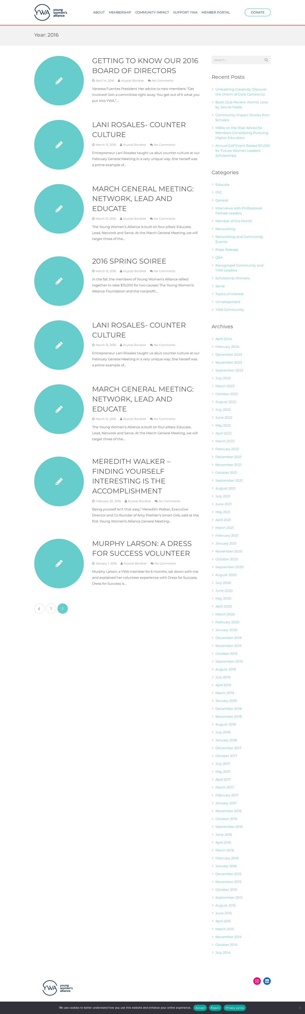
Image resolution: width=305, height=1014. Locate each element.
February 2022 (227, 449)
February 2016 (227, 858)
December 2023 (228, 355)
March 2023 (224, 386)
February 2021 (226, 536)
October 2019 (226, 654)
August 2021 (225, 488)
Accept (200, 1007)
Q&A (219, 257)
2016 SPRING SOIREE (129, 261)
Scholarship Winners (232, 278)
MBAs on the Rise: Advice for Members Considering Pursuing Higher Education (241, 133)
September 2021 (229, 480)
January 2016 (226, 866)
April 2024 (223, 339)
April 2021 (223, 520)
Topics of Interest (229, 294)
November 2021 (228, 465)
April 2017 (223, 779)
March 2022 (224, 441)
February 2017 (226, 795)
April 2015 (223, 921)
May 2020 (223, 598)
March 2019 (224, 693)
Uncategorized (227, 302)
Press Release (226, 250)
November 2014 (228, 937)
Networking (225, 229)
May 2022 (223, 425)
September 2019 (229, 661)
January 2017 (226, 803)
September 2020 (229, 567)
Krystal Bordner (132, 80)
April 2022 (223, 433)
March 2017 (224, 787)
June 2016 (223, 835)
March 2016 (224, 850)
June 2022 (223, 418)
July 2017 (222, 764)
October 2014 (226, 945)
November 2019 (228, 646)
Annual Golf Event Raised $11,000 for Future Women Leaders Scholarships (242, 151)
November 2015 (228, 882)
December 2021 (228, 457)
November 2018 (228, 717)
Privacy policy (235, 1007)
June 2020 (224, 591)
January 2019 (226, 701)
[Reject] (300, 1008)
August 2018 (225, 724)
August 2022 (225, 402)
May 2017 (222, 772)
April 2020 (223, 606)
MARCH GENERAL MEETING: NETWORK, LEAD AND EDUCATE (143, 198)
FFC (218, 192)
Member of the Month (233, 221)
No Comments (162, 80)
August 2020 (226, 575)
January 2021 (226, 543)
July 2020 (223, 583)
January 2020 (226, 630)
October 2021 (226, 473)
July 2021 (222, 496)
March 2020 (225, 614)
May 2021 (222, 512)
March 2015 (224, 929)
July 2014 (223, 953)
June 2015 (223, 913)
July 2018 (222, 732)
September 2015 (229, 897)
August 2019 (225, 669)
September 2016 (229, 827)
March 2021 (224, 528)
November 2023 (228, 362)
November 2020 (228, 551)
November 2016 (228, 811)
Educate (222, 185)
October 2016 (226, 819)
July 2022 (223, 410)
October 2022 (226, 394)
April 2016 (223, 842)
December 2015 (228, 874)
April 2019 (223, 685)
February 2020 (227, 622)
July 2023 (223, 378)
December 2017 (228, 748)
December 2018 (228, 709)
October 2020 (226, 559)
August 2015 (225, 905)
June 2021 (223, 504)
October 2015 (226, 890)
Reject (215, 1007)
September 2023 (229, 370)
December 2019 (228, 638)
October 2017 (226, 756)
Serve (220, 286)
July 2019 (222, 677)
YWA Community (229, 310)
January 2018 (226, 740)
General (221, 200)
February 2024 (227, 347)
